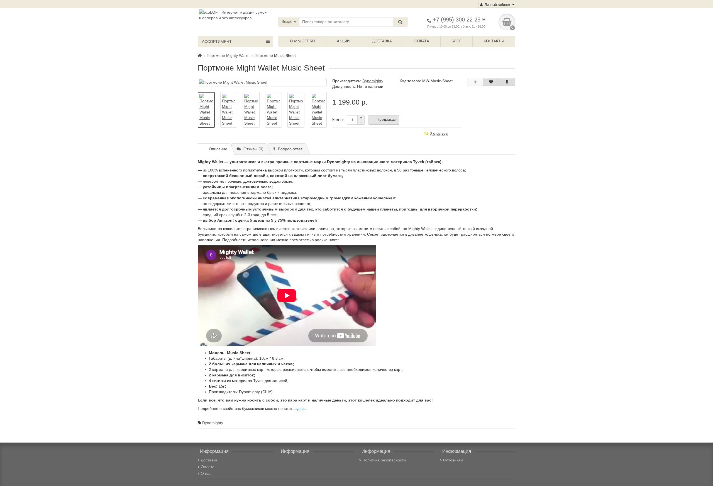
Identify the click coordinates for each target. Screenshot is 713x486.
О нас (206, 473)
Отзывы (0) (253, 149)
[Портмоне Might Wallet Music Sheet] (262, 82)
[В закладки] (491, 82)
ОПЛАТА (421, 41)
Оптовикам (453, 460)
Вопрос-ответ (290, 149)
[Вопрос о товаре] (475, 82)
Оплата (207, 467)
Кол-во (338, 119)
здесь (301, 408)
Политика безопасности (384, 460)
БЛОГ (456, 41)
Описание (218, 149)
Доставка (209, 460)
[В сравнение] (507, 82)
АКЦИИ (343, 41)
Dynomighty (212, 422)
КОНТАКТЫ (494, 41)
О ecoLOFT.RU (302, 41)
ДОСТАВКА (382, 41)
